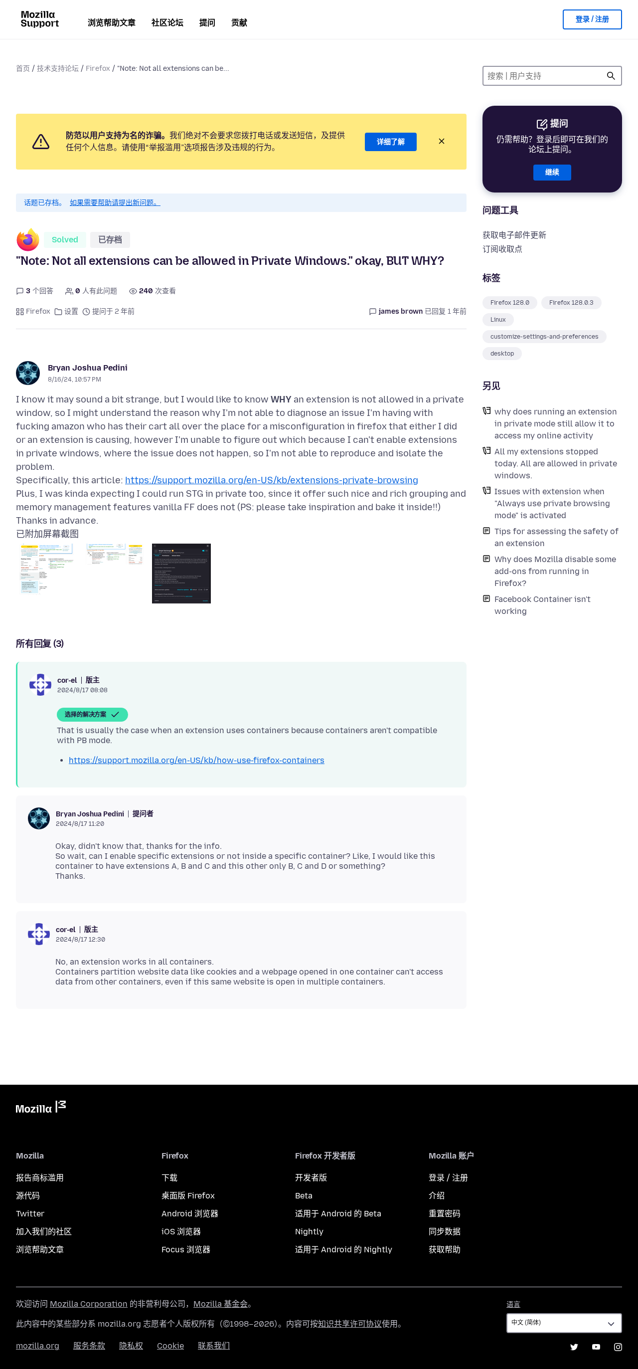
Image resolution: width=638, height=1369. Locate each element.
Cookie (170, 1346)
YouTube (596, 1347)
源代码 (28, 1195)
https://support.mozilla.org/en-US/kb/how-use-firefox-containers (196, 760)
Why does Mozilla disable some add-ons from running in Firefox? (555, 571)
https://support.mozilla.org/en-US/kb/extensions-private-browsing (271, 480)
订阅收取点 (502, 249)
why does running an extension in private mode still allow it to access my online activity (555, 423)
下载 (169, 1177)
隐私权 (131, 1346)
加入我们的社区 (44, 1231)
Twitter (30, 1213)
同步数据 (445, 1231)
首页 (23, 68)
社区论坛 (167, 22)
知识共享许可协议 (350, 1324)
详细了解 (391, 142)
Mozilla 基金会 (220, 1304)
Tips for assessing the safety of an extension (556, 537)
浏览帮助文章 (112, 22)
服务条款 (89, 1346)
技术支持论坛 (58, 68)
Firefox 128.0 (509, 302)
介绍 (437, 1195)
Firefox (98, 68)
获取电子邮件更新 (514, 235)
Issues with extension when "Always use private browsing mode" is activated (552, 503)
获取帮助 (445, 1249)
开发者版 (311, 1177)
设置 (71, 311)
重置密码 (445, 1213)
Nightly (309, 1231)
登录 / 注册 (592, 19)
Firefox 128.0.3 (571, 302)
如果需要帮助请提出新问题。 (115, 202)
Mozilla (41, 1109)
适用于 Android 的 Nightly (343, 1249)
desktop (502, 353)
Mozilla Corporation (89, 1304)
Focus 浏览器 (185, 1249)
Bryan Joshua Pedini (88, 368)
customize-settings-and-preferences (544, 336)
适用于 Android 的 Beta (338, 1213)
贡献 (239, 22)
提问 (207, 22)
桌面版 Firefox (188, 1195)
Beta (304, 1195)
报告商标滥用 (40, 1177)
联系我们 (214, 1346)
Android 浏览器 (189, 1213)
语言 (513, 1304)
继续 (552, 172)
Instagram (618, 1347)
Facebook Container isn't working (542, 605)
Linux (498, 319)
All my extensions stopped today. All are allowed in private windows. (555, 463)
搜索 (611, 76)
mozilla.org (37, 1346)
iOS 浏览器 (181, 1231)
